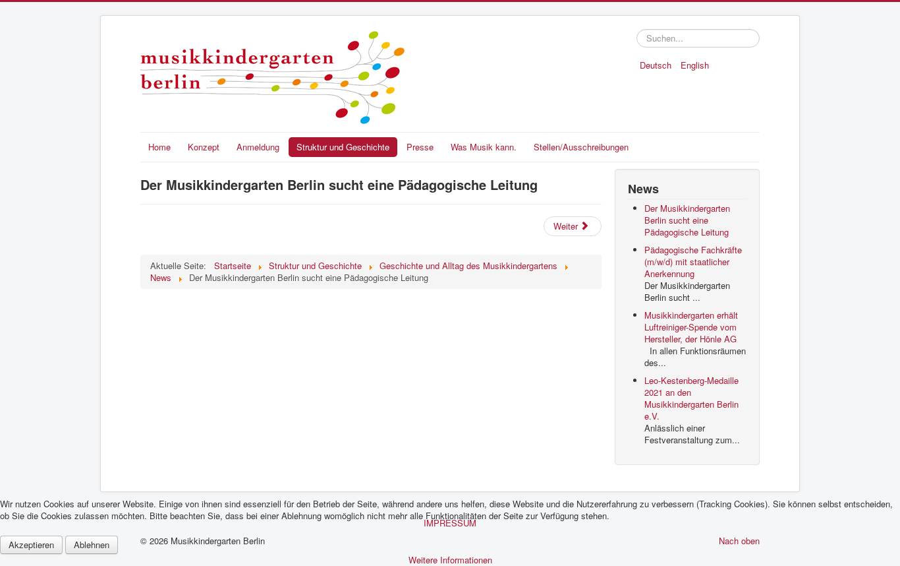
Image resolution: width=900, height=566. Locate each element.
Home (159, 147)
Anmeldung (258, 147)
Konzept (203, 147)
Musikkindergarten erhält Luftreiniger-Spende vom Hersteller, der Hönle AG (691, 327)
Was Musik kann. (484, 147)
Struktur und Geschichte (342, 147)
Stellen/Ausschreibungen (581, 147)
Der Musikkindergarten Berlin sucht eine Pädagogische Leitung (687, 220)
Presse (420, 147)
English (695, 65)
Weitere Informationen (450, 559)
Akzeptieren (31, 544)
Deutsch (657, 65)
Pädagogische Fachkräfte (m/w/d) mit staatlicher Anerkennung (693, 261)
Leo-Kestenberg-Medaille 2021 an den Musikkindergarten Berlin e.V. (691, 398)
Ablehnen (91, 544)
